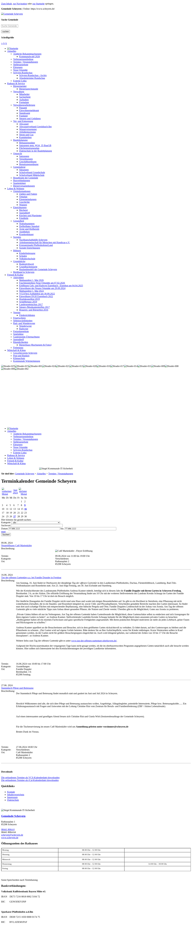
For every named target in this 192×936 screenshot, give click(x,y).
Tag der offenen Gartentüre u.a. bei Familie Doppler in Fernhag (31, 577)
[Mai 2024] (7, 494)
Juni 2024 (15, 491)
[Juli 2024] (23, 494)
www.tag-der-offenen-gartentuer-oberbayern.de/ (94, 640)
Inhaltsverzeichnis (15, 794)
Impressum (12, 797)
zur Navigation (20, 3)
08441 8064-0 (8, 829)
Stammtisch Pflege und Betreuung (17, 688)
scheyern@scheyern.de (12, 835)
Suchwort (5, 525)
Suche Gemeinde (9, 19)
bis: (62, 528)
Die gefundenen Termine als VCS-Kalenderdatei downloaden (30, 777)
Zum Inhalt (6, 3)
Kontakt (11, 792)
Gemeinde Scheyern (13, 816)
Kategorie (5, 522)
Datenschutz (13, 800)
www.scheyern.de (9, 837)
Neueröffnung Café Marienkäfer (16, 545)
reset (3, 531)
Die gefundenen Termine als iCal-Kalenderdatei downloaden (30, 780)
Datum (4, 528)
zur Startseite (38, 3)
